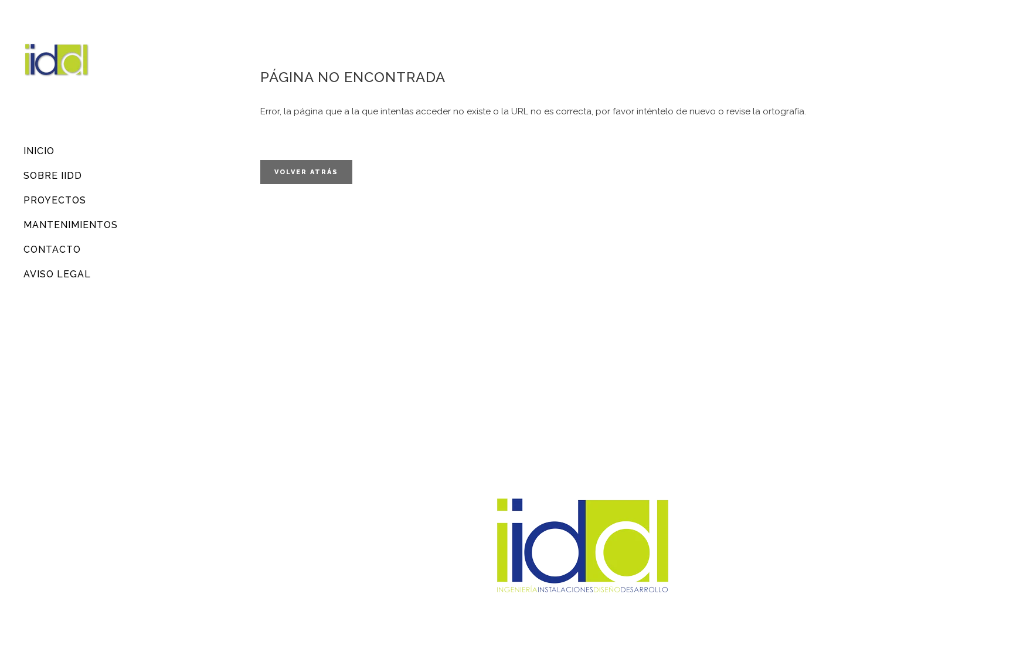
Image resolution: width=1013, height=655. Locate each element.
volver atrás (306, 172)
